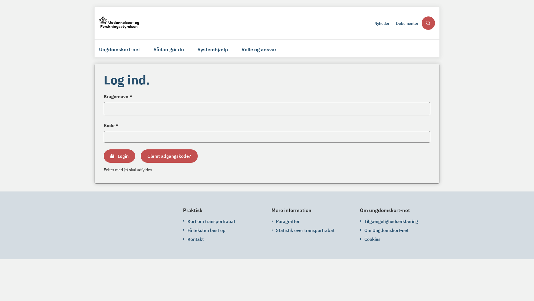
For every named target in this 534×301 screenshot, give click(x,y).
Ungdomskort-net (119, 49)
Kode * (111, 125)
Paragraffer (288, 221)
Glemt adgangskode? (169, 156)
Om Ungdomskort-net (386, 230)
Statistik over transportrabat (305, 230)
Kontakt (195, 239)
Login (123, 156)
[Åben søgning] (428, 23)
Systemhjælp (212, 49)
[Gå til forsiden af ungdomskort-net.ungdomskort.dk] (235, 23)
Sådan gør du (169, 49)
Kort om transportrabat (211, 221)
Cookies (372, 239)
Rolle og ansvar (258, 49)
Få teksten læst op (206, 230)
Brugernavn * (118, 96)
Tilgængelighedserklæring (391, 221)
